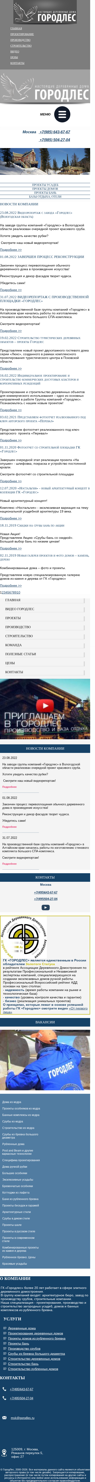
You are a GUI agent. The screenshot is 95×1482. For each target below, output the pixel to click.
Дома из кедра (11, 1102)
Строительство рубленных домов (33, 1369)
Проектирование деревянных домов (35, 1333)
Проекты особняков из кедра (21, 1108)
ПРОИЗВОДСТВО (20, 40)
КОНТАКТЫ (17, 63)
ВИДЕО (14, 51)
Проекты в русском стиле (18, 1231)
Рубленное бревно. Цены (19, 1257)
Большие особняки (14, 1173)
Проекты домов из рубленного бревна (36, 1338)
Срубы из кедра (12, 1121)
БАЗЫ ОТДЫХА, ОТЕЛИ (45, 196)
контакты (45, 877)
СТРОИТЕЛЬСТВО (21, 45)
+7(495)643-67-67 (21, 1389)
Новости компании (45, 748)
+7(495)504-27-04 (21, 1398)
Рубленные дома (13, 1144)
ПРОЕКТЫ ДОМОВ (45, 189)
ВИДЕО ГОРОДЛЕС (19, 609)
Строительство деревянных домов (34, 1359)
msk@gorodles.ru (22, 1418)
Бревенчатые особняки (17, 1186)
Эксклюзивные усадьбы (17, 1179)
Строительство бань (23, 1364)
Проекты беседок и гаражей (20, 1205)
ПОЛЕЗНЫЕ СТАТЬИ (20, 654)
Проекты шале (12, 1225)
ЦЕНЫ (14, 57)
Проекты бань (18, 1343)
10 (18, 592)
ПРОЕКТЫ (13, 618)
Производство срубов (24, 1348)
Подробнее (9, 786)
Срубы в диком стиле (16, 1218)
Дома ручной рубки (14, 1166)
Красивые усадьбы (14, 1263)
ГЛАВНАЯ (16, 28)
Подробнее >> (11, 250)
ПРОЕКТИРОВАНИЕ (22, 34)
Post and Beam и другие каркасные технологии (16, 1152)
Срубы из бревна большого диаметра (19, 1136)
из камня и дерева (14, 1250)
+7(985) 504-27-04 (54, 140)
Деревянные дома (22, 1328)
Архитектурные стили (16, 1212)
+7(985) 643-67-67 (54, 132)
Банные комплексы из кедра (20, 1115)
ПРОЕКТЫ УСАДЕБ (45, 185)
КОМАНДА (13, 645)
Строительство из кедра (18, 1128)
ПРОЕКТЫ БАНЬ (45, 192)
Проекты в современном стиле (17, 1239)
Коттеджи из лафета (16, 1192)
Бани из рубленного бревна (20, 1199)
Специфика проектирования (21, 1160)
